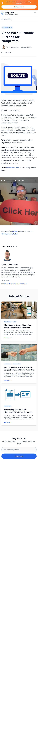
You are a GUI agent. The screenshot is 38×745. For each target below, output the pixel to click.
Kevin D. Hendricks (9, 264)
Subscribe (19, 456)
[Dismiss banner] (35, 3)
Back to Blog (8, 19)
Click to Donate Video (9, 234)
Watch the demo (12, 168)
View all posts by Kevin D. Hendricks (13, 284)
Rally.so (15, 231)
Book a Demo (18, 7)
